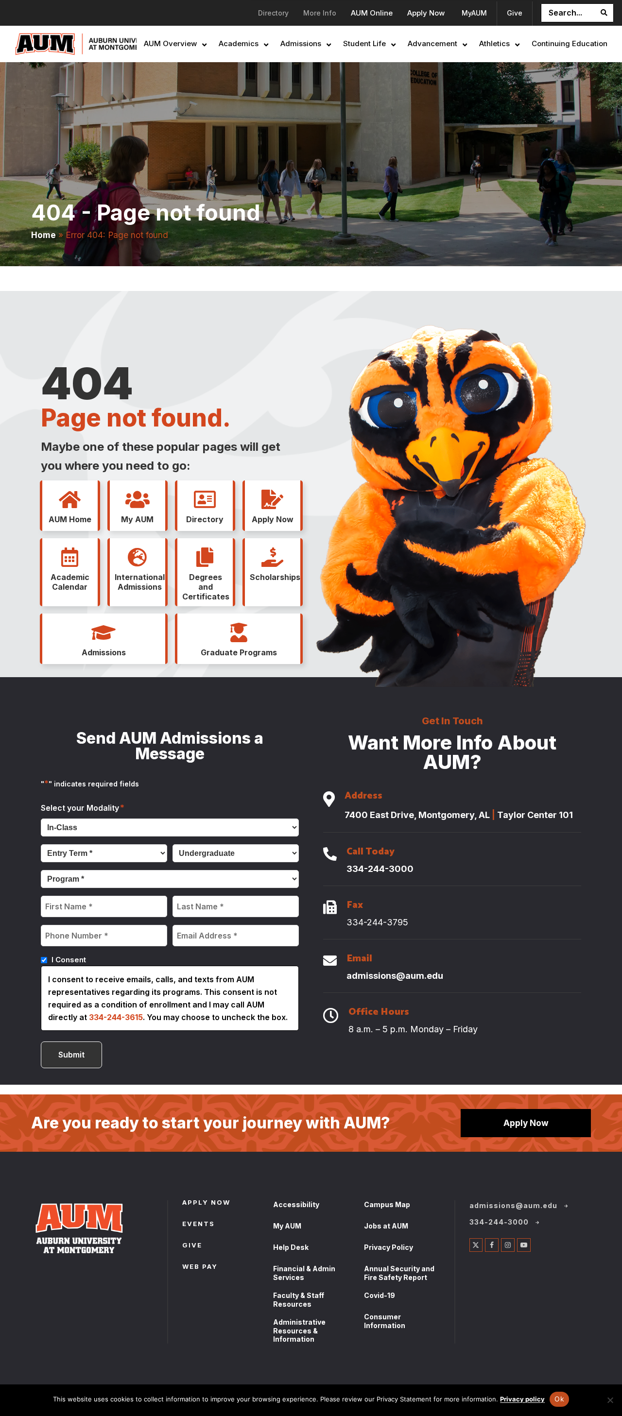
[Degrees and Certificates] (205, 557)
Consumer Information (384, 1321)
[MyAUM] (137, 499)
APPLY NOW (206, 1203)
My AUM (287, 1226)
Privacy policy (522, 1399)
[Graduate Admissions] (238, 633)
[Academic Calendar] (70, 557)
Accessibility (296, 1204)
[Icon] (329, 799)
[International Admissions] (137, 557)
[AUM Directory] (205, 499)
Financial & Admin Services (304, 1272)
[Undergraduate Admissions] (103, 633)
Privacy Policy (388, 1247)
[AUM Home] (70, 499)
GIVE (192, 1246)
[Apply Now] (272, 499)
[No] (610, 1400)
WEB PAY (200, 1267)
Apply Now (526, 1123)
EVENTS (198, 1225)
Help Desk (291, 1247)
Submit (71, 1054)
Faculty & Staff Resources (298, 1299)
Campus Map (387, 1204)
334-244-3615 (116, 1017)
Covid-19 (379, 1295)
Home (43, 235)
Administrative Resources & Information (299, 1330)
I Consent (69, 959)
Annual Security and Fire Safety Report (399, 1272)
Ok (559, 1399)
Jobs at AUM (386, 1226)
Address (363, 797)
